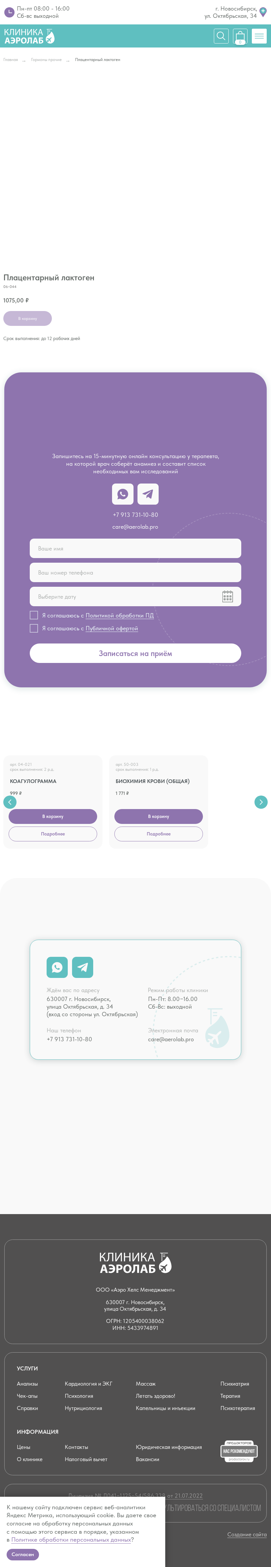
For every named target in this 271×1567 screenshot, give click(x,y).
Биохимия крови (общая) (153, 781)
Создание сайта (247, 1534)
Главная (10, 59)
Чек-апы (27, 1396)
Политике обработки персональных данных (71, 1539)
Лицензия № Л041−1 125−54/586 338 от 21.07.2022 (135, 1495)
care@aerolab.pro (135, 526)
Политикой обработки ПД (120, 615)
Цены (23, 1447)
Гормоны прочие (46, 59)
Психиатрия (234, 1383)
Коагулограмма (33, 781)
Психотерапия (237, 1408)
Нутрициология (83, 1408)
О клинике (30, 1459)
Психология (79, 1396)
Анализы (27, 1383)
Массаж (146, 1383)
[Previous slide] (10, 802)
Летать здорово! (155, 1396)
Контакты (76, 1447)
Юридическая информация (169, 1447)
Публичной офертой (112, 628)
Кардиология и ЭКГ (88, 1383)
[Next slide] (261, 802)
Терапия (230, 1396)
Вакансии (147, 1459)
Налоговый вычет (86, 1459)
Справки (27, 1408)
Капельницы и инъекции (165, 1408)
